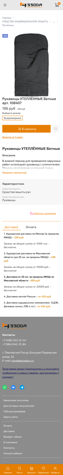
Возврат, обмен (13, 436)
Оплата (8, 425)
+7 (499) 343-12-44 (14, 340)
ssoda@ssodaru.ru (22, 360)
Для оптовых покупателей (19, 405)
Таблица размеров (14, 411)
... (54, 21)
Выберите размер (11, 113)
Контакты (9, 447)
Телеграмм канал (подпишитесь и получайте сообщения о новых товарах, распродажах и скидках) (30, 373)
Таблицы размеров (45, 213)
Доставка (9, 431)
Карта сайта (11, 416)
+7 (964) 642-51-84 (14, 344)
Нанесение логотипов (16, 400)
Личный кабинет (13, 453)
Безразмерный (12, 117)
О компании (10, 442)
